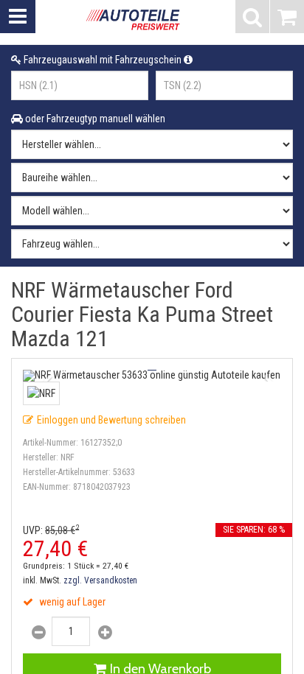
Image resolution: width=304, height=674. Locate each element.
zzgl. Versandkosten (100, 580)
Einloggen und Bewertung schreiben (111, 420)
